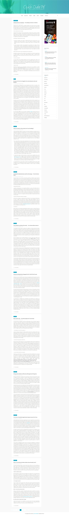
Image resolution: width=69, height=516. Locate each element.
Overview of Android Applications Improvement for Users (25, 417)
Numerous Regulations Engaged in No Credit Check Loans (25, 274)
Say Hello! (46, 15)
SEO (44, 104)
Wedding (45, 117)
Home (22, 15)
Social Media (46, 108)
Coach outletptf (36, 513)
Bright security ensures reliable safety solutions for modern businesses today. (50, 64)
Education (26, 15)
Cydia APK (28, 422)
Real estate (45, 102)
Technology (15, 20)
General (15, 126)
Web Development (47, 115)
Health (38, 15)
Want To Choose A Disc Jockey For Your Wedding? (24, 128)
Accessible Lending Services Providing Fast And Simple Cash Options (50, 58)
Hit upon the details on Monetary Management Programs (25, 374)
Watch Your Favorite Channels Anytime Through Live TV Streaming (50, 69)
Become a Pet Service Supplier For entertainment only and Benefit (25, 82)
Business (15, 371)
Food (45, 89)
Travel (45, 113)
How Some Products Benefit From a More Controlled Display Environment (51, 52)
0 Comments (16, 74)
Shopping (41, 15)
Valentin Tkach (16, 83)
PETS (45, 100)
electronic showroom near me (27, 496)
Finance (30, 15)
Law (44, 98)
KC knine (31, 111)
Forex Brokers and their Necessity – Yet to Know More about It (26, 225)
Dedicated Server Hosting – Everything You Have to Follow (26, 22)
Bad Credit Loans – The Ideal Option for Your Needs (24, 318)
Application (45, 77)
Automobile (46, 79)
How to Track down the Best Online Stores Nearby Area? (25, 462)
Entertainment (46, 67)
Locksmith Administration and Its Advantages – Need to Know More (26, 174)
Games (34, 15)
